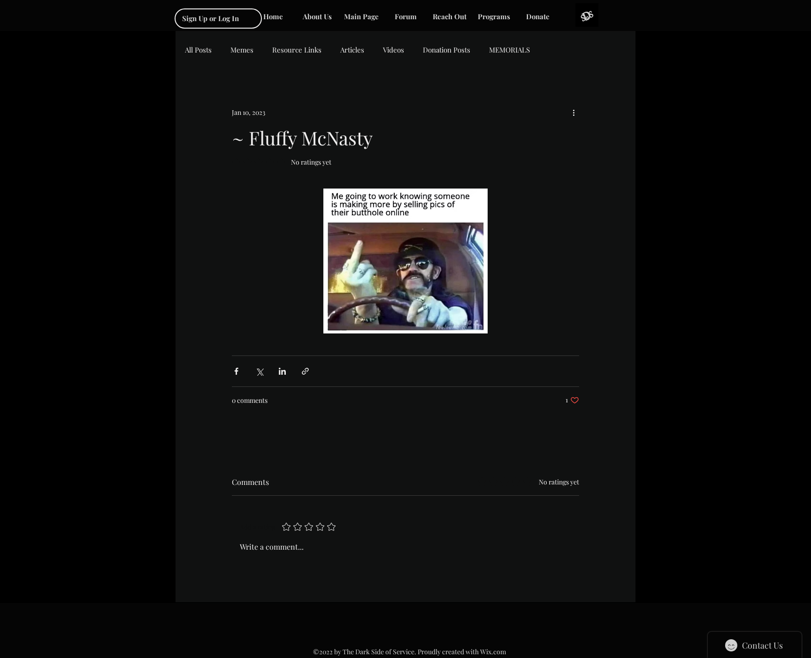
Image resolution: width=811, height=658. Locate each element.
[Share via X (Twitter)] (259, 371)
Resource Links (296, 49)
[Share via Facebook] (236, 371)
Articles (352, 49)
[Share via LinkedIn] (282, 371)
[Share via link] (305, 371)
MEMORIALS (509, 49)
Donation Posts (446, 49)
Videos (393, 49)
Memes (241, 49)
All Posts (198, 49)
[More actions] (573, 112)
